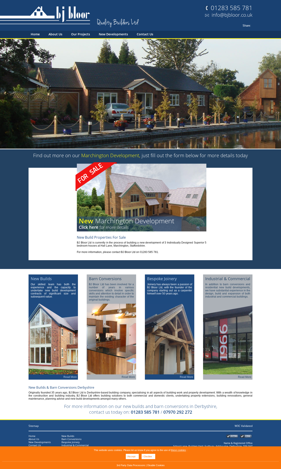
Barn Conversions (71, 439)
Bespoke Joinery (70, 442)
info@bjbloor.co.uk (232, 14)
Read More (70, 377)
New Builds (67, 436)
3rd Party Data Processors (131, 465)
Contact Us (145, 34)
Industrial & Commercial (75, 445)
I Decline (147, 456)
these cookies (178, 450)
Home (35, 34)
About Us (55, 34)
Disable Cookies (156, 465)
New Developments (113, 34)
